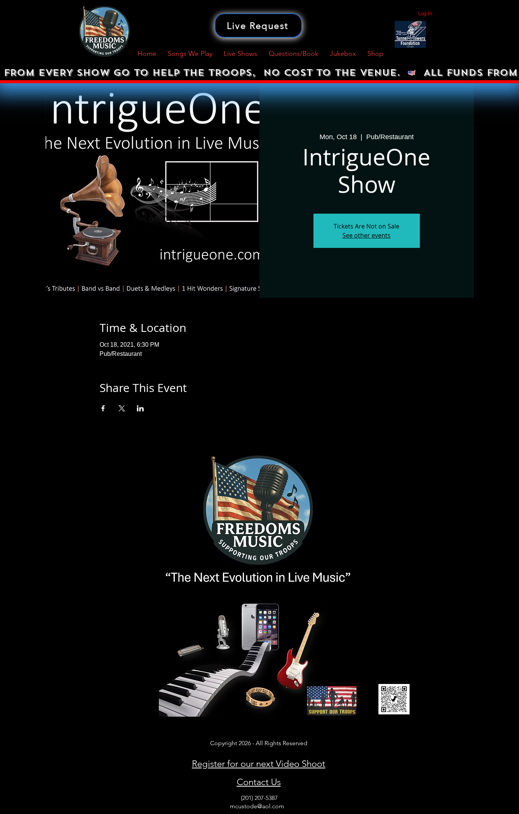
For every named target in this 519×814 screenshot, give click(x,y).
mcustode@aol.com (257, 806)
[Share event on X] (121, 408)
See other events (366, 235)
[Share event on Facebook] (103, 408)
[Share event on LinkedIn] (140, 408)
